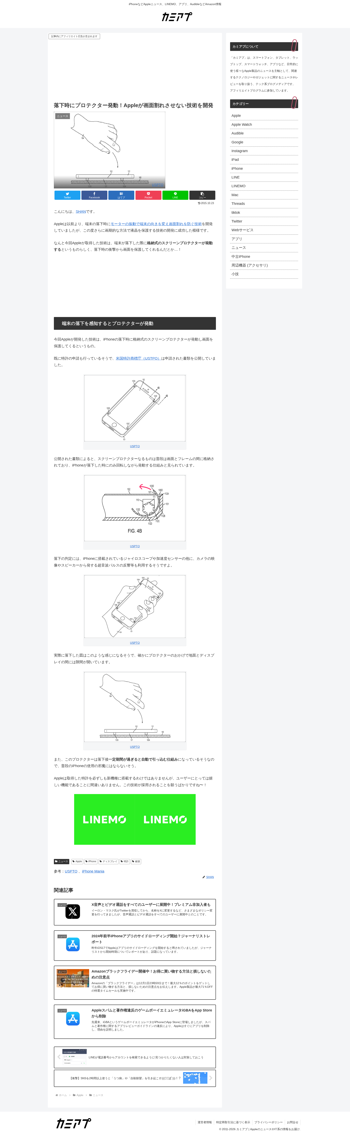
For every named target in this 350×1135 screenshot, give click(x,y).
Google (237, 142)
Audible (238, 133)
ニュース (63, 861)
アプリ (237, 239)
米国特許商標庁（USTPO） (138, 358)
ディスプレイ (110, 861)
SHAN (81, 212)
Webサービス (243, 230)
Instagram (240, 151)
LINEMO (238, 186)
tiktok (236, 213)
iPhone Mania (93, 871)
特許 (126, 861)
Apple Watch (242, 125)
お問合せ (292, 1122)
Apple (79, 861)
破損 (137, 861)
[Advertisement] (135, 70)
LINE (236, 177)
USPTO (157, 185)
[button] (202, 195)
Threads (238, 204)
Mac (235, 195)
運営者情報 (205, 1122)
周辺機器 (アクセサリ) (250, 265)
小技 (235, 274)
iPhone (92, 861)
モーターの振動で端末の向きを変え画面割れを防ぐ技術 (156, 224)
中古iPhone (241, 257)
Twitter (237, 221)
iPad (235, 160)
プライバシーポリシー (268, 1122)
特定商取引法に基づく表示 (233, 1122)
